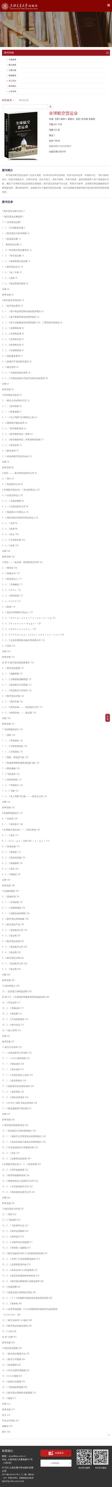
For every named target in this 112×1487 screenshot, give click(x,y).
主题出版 (12, 70)
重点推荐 (12, 65)
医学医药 (12, 86)
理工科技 (12, 81)
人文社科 (12, 91)
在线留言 (59, 1453)
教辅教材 (12, 76)
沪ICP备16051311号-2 (11, 1475)
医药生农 (24, 100)
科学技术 (7, 100)
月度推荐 (12, 60)
